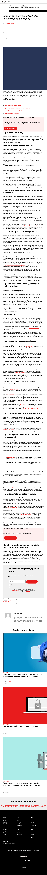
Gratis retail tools (20, 834)
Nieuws (32, 831)
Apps (31, 823)
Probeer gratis (10, 538)
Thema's (32, 822)
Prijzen (4, 817)
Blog (18, 829)
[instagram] (22, 861)
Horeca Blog (5, 822)
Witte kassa (5, 820)
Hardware (5, 819)
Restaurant (5, 815)
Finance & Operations (7, 600)
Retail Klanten (19, 825)
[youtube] (29, 861)
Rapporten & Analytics (15, 806)
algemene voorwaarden (16, 590)
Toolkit (4, 834)
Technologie (30, 806)
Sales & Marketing (23, 806)
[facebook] (19, 861)
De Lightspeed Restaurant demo (9, 843)
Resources (19, 828)
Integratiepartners (6, 832)
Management (36, 805)
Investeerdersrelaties (34, 835)
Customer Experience (19, 805)
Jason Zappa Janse (10, 23)
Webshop (32, 820)
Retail (18, 815)
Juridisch (32, 837)
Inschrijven (32, 581)
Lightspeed (9, 681)
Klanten (18, 831)
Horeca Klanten (6, 823)
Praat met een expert (10, 128)
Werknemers (41, 806)
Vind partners (5, 829)
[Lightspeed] (5, 2)
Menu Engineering (42, 805)
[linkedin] (25, 861)
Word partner (5, 831)
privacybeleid (28, 591)
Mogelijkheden (19, 819)
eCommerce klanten (34, 825)
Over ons (32, 832)
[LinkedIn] (6, 43)
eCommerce (6, 14)
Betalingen (13, 805)
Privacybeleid (23, 867)
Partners (5, 828)
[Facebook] (6, 35)
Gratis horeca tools (20, 832)
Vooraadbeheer (36, 806)
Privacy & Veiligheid (34, 839)
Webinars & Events (20, 835)
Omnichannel (19, 822)
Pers (23, 866)
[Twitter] (6, 39)
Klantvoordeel (6, 835)
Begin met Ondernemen (6, 805)
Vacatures (32, 834)
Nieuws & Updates (6, 806)
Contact (32, 829)
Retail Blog (19, 823)
